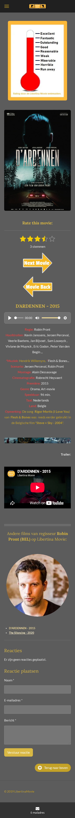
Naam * (9, 680)
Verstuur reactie (18, 752)
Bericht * (10, 720)
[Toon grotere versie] (37, 60)
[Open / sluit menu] (6, 6)
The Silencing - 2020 (21, 632)
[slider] (19, 318)
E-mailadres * (13, 700)
